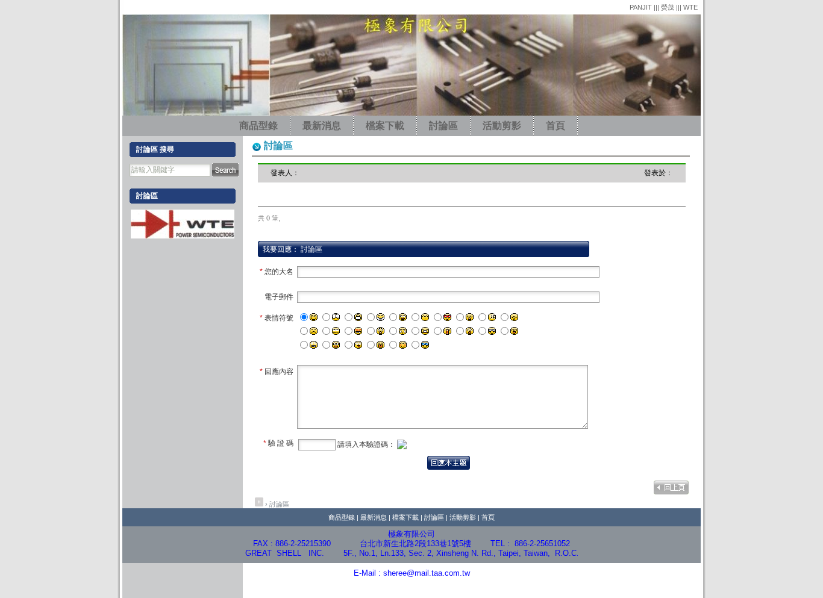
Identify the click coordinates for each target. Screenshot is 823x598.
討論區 (443, 125)
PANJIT (642, 7)
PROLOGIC (528, 586)
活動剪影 (502, 125)
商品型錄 (258, 125)
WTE (690, 7)
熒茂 (668, 7)
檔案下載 (385, 125)
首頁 (555, 125)
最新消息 (321, 125)
